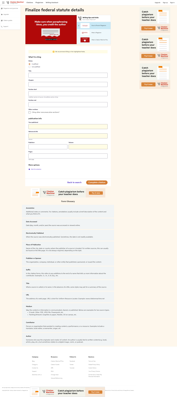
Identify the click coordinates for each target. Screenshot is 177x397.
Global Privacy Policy (94, 364)
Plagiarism (39, 2)
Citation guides (7, 20)
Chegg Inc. (35, 364)
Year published (33, 122)
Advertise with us (37, 374)
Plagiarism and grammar (10, 8)
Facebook (72, 361)
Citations (29, 2)
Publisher (31, 142)
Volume (71, 142)
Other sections (33, 109)
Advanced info (33, 131)
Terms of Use (92, 361)
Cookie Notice (92, 368)
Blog (33, 361)
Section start (32, 89)
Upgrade (6, 14)
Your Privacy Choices (94, 371)
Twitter (72, 364)
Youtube (72, 368)
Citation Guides (55, 364)
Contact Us (35, 368)
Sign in (172, 2)
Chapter (31, 80)
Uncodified (36, 67)
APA (52, 368)
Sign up (165, 2)
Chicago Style (54, 374)
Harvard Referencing (56, 378)
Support (5, 26)
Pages (30, 151)
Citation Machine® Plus (57, 361)
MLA (52, 371)
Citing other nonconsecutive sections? (45, 112)
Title (29, 71)
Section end (32, 100)
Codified (35, 64)
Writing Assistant (52, 2)
